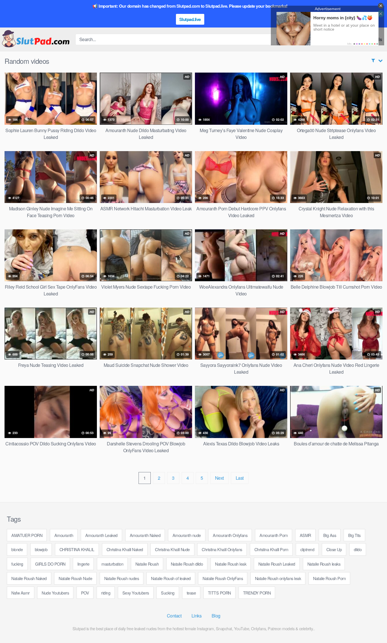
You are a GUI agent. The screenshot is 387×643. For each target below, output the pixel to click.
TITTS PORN (219, 593)
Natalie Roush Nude (75, 578)
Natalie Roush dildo (187, 564)
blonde (17, 549)
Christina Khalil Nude (172, 549)
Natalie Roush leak (230, 564)
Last (240, 478)
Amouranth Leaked (101, 535)
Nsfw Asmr (20, 593)
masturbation (112, 564)
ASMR (305, 535)
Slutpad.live (190, 19)
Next (219, 478)
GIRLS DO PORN (50, 564)
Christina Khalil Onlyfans (222, 549)
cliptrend (307, 549)
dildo (358, 549)
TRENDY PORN (257, 593)
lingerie (83, 564)
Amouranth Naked (145, 535)
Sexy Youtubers (135, 593)
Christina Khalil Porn (271, 549)
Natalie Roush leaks (324, 564)
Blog (216, 615)
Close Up (334, 549)
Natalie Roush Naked (29, 578)
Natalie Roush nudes (121, 578)
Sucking (168, 593)
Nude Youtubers (55, 593)
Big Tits (354, 535)
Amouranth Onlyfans (230, 535)
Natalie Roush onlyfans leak (278, 578)
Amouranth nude (187, 535)
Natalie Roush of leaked (171, 578)
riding (105, 593)
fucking (17, 564)
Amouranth (63, 535)
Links (197, 615)
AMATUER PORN (26, 535)
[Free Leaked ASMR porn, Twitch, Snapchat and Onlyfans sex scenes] (35, 39)
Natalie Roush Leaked (276, 564)
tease (191, 593)
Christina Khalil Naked (125, 549)
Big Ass (329, 535)
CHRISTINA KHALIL (76, 549)
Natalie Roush (147, 564)
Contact (174, 615)
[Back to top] (371, 625)
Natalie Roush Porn (329, 578)
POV (85, 593)
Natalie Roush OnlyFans (223, 578)
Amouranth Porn (274, 535)
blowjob (41, 549)
